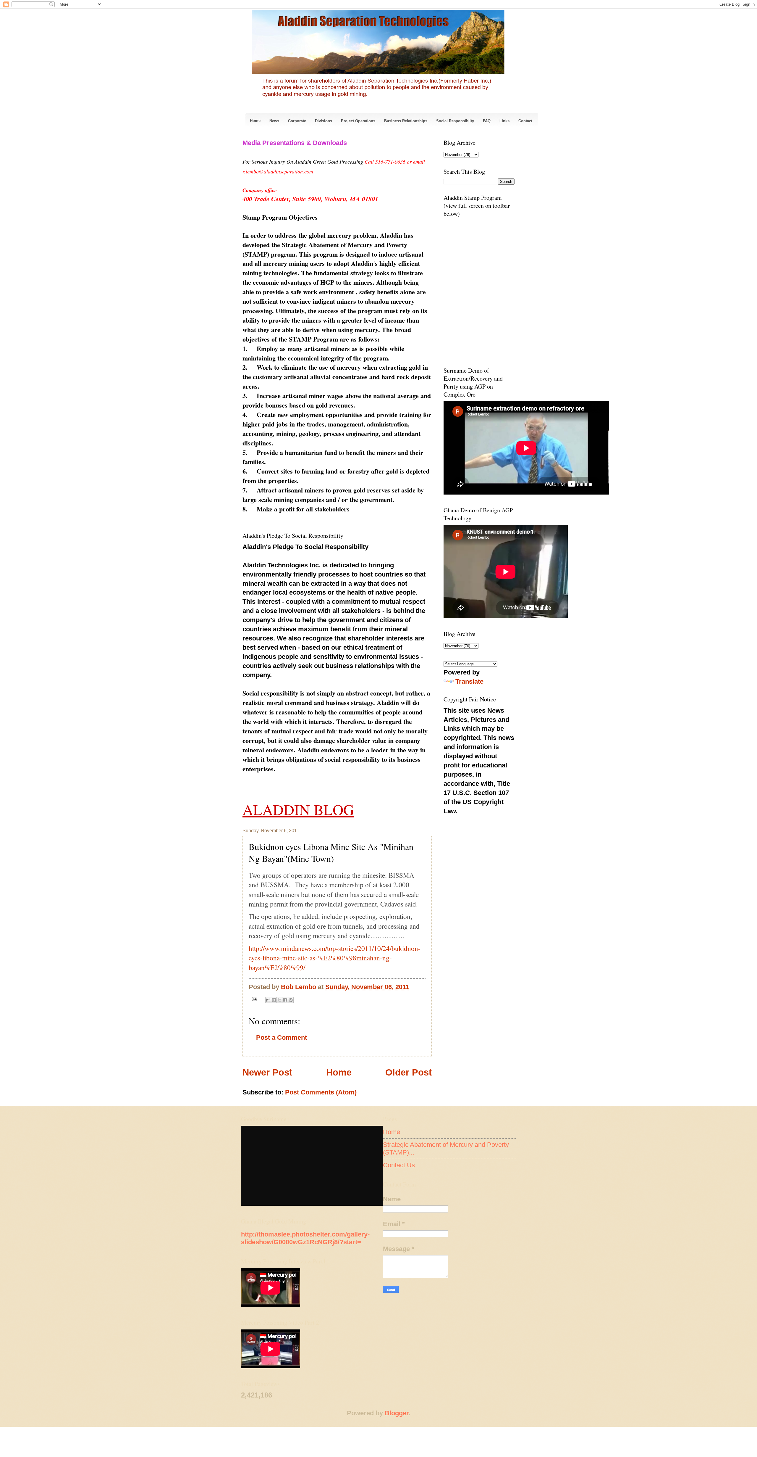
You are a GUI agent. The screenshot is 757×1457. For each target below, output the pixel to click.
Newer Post (267, 1072)
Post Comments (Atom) (321, 1092)
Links (504, 121)
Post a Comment (281, 1037)
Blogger (397, 1413)
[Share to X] (279, 1000)
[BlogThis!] (274, 1000)
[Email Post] (254, 998)
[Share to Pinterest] (291, 1000)
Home (255, 120)
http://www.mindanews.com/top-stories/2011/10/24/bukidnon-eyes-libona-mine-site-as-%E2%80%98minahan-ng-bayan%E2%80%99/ (334, 958)
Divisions (323, 121)
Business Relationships (405, 121)
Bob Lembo (299, 987)
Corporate (297, 121)
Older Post (408, 1072)
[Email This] (268, 1000)
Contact (525, 121)
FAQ (487, 121)
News (274, 121)
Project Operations (358, 121)
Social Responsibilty (455, 121)
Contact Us (399, 1165)
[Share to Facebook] (285, 1000)
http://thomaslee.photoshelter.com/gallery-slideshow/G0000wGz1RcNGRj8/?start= (305, 1238)
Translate (469, 681)
